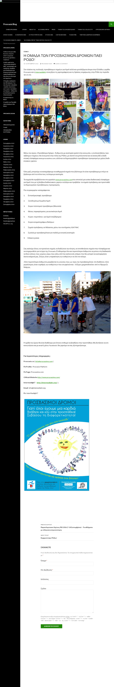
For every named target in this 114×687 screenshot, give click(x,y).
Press (53, 29)
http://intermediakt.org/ (47, 383)
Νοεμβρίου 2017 (8, 148)
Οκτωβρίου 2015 (8, 178)
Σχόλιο (43, 588)
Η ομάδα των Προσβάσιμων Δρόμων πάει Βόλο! (9, 104)
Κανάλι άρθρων (9, 218)
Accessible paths (43, 29)
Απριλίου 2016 (7, 164)
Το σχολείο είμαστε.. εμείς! (12, 40)
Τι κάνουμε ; (73, 35)
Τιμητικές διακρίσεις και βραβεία (90, 35)
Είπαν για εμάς (8, 35)
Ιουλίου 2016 (7, 159)
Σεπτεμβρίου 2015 (8, 180)
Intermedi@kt (40, 72)
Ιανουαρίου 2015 (8, 194)
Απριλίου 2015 (7, 186)
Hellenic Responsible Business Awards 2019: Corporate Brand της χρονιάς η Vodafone (9, 56)
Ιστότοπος (45, 579)
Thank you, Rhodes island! (66, 29)
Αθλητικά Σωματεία (9, 125)
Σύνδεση (5, 216)
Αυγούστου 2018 (8, 146)
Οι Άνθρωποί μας (20, 35)
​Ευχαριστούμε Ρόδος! (49, 536)
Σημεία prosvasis (11, 29)
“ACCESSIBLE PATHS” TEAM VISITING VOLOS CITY (38, 40)
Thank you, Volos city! (85, 29)
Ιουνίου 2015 (7, 183)
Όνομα (44, 561)
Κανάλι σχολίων (9, 221)
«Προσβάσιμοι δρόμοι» (103, 29)
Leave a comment (61, 64)
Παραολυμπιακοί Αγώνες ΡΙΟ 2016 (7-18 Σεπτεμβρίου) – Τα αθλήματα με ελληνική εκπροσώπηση (67, 527)
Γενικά (26, 51)
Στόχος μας (49, 35)
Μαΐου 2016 (6, 162)
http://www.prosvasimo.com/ (49, 377)
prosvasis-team (46, 64)
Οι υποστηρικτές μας (36, 35)
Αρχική (24, 29)
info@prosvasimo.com (44, 361)
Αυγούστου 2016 (8, 156)
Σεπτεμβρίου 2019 (8, 143)
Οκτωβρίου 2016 (8, 154)
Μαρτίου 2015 (7, 188)
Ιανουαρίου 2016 (8, 172)
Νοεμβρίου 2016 (8, 151)
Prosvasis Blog (10, 24)
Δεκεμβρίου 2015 (8, 175)
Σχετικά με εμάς (61, 35)
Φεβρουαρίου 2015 (9, 191)
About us (32, 29)
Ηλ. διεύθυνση (47, 570)
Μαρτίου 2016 (7, 167)
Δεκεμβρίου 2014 (8, 196)
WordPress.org (8, 224)
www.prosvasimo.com (63, 179)
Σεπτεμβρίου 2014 (8, 204)
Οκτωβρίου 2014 (8, 202)
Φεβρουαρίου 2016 (9, 170)
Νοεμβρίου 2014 (8, 199)
